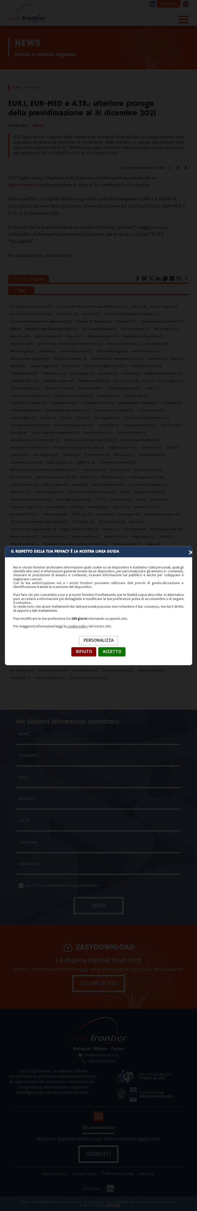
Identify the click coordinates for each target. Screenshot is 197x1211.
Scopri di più (98, 983)
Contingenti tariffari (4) (97, 402)
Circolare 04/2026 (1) (25, 388)
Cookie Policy (84, 1173)
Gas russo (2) (160, 499)
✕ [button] (191, 552)
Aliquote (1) (74, 336)
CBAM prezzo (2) (54, 373)
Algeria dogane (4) (48, 336)
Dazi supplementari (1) (139, 425)
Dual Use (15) (19, 454)
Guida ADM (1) (56, 506)
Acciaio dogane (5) (164, 306)
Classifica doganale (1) (124, 388)
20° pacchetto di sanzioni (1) (31, 306)
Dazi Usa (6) (18, 432)
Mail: (24, 777)
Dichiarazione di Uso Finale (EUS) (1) (90, 440)
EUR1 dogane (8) (55, 484)
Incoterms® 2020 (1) (24, 514)
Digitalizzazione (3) (123, 447)
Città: (24, 821)
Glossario (168, 3)
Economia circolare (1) (26, 462)
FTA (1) (100, 499)
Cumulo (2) (48, 417)
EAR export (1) (123, 454)
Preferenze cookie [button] (118, 1174)
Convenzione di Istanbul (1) (114, 410)
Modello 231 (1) (115, 536)
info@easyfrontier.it (101, 1055)
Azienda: (27, 799)
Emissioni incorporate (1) (118, 462)
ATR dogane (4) (156, 343)
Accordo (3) (91, 314)
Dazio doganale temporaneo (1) (55, 432)
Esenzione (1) (121, 469)
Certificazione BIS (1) (93, 380)
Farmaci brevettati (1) (149, 492)
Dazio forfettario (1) (98, 432)
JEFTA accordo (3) (112, 521)
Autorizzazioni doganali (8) (29, 358)
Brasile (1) (178, 358)
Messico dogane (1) (24, 536)
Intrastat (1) (105, 514)
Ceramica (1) (107, 373)
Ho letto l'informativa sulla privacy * (62, 886)
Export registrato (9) (49, 492)
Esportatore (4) (21, 477)
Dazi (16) (83, 417)
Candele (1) (71, 366)
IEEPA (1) (77, 506)
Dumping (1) (72, 454)
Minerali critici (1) (55, 536)
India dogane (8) (55, 514)
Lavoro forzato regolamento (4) (33, 529)
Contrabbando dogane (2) (137, 402)
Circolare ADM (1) (90, 388)
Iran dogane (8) (128, 514)
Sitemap (147, 1173)
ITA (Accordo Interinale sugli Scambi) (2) (39, 521)
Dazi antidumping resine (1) (30, 425)
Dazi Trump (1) (171, 425)
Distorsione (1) (151, 447)
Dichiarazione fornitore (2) (140, 440)
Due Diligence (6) (46, 454)
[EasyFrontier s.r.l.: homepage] (98, 1030)
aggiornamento (23, 184)
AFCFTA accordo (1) (135, 328)
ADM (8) (15, 328)
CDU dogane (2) (82, 373)
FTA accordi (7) (121, 499)
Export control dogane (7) (147, 484)
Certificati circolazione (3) (163, 373)
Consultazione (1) (63, 402)
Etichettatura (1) (112, 477)
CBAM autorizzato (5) (146, 366)
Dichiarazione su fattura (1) (29, 447)
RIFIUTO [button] (84, 651)
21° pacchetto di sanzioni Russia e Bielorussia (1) (91, 306)
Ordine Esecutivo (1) (126, 544)
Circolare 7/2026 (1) (59, 388)
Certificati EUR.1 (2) (24, 380)
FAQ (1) (125, 492)
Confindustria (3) (136, 395)
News (31, 87)
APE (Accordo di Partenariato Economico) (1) (70, 343)
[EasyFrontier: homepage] (27, 17)
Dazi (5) (66, 417)
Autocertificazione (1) (76, 351)
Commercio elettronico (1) (29, 395)
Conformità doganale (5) (28, 402)
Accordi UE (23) (67, 314)
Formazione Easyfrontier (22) (31, 499)
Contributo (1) (171, 402)
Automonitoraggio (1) (112, 351)
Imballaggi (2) (98, 506)
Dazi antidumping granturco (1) (146, 417)
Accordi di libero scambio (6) (31, 314)
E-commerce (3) (97, 454)
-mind (82, 1205)
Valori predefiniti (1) (151, 670)
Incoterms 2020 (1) (147, 506)
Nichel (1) (166, 536)
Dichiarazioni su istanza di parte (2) (78, 447)
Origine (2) (153, 544)
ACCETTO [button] (112, 651)
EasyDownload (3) (152, 454)
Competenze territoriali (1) (73, 395)
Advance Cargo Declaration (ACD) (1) (51, 328)
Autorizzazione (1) (145, 351)
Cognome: (29, 755)
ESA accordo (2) (94, 469)
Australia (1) (48, 351)
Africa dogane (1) (166, 328)
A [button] (170, 167)
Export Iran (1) (20, 492)
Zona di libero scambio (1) (88, 677)
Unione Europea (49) (52, 670)
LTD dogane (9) (135, 529)
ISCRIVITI (98, 1154)
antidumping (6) (21, 343)
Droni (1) (173, 447)
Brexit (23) (17, 366)
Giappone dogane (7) (26, 506)
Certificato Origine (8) (57, 380)
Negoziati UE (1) (143, 536)
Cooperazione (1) (151, 410)
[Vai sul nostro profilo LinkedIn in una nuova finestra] (152, 4)
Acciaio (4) (138, 306)
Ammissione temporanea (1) (143, 336)
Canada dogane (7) (43, 366)
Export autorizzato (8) (108, 484)
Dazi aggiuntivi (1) (107, 417)
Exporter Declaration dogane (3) (91, 492)
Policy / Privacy (117, 885)
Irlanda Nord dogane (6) (161, 514)
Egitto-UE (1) (86, 462)
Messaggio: (30, 864)
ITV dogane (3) (83, 521)
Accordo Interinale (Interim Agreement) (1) (41, 321)
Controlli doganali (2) (25, 410)
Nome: (25, 734)
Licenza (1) (111, 529)
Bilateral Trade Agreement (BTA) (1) (117, 358)
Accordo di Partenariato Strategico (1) (131, 314)
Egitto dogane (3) (60, 462)
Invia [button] (98, 905)
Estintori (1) (89, 477)
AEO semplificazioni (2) (99, 328)
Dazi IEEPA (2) (109, 425)
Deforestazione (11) (131, 432)
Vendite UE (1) (20, 677)
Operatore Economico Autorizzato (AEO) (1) (75, 544)
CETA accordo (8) (126, 380)
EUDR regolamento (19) (146, 477)
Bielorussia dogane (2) (70, 358)
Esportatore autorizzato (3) (56, 477)
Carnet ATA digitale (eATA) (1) (105, 366)
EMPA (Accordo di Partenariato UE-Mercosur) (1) (44, 469)
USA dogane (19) (84, 670)
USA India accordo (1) (117, 670)
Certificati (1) (130, 373)
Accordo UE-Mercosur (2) (94, 321)
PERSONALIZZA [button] (99, 640)
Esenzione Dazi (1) (148, 469)
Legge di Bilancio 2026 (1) (79, 529)
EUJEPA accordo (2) (24, 484)
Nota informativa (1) (24, 544)
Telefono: (29, 842)
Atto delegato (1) (22, 351)
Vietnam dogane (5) (49, 677)
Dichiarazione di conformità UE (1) (35, 440)
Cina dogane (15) (171, 380)
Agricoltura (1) (20, 336)
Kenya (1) (136, 521)
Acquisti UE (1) (126, 321)
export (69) (80, 484)
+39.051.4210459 (101, 1061)
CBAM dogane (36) (23, 373)
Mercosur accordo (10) (167, 529)
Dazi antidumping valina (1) (74, 425)
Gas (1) (141, 499)
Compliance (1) (108, 395)
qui (70, 255)
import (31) (121, 506)
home (16, 87)
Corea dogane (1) (23, 417)
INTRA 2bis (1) (82, 514)
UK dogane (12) (21, 670)
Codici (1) (152, 388)
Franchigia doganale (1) (74, 499)
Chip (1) (148, 380)
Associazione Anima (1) (123, 343)
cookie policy (77, 627)
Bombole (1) (157, 358)
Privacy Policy (54, 1173)
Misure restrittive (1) (86, 536)
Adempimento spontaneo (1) (162, 321)
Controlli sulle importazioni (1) (67, 410)
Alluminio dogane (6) (103, 336)
